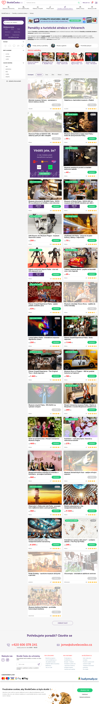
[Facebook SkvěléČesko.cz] (3, 659)
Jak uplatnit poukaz (50, 661)
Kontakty (85, 660)
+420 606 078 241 (24, 645)
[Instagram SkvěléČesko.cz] (7, 659)
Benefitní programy (50, 658)
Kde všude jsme (87, 658)
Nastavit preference (85, 697)
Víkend (59, 74)
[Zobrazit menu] (96, 3)
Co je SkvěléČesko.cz (51, 660)
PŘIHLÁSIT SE (86, 2)
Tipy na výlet (49, 667)
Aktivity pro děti (92, 8)
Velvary (32, 13)
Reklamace (48, 665)
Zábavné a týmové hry (8, 8)
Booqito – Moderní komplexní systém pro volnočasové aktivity (70, 663)
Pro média (85, 669)
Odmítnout (85, 694)
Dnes (46, 74)
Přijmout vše (85, 690)
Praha (6, 29)
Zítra (53, 74)
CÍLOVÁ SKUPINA (7, 62)
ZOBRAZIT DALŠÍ (62, 623)
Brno (12, 29)
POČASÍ (5, 41)
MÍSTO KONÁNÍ (7, 50)
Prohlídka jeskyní (86, 45)
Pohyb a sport (50, 8)
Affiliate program (68, 667)
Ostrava (7, 34)
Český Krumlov (15, 34)
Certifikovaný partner (69, 669)
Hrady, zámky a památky (40, 45)
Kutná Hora (7, 32)
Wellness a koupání (38, 8)
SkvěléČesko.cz (6, 13)
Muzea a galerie (61, 45)
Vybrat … (67, 74)
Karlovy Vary (17, 32)
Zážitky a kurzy (80, 8)
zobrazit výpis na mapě (15, 81)
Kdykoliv (39, 74)
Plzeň (18, 29)
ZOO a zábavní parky (23, 8)
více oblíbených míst (13, 37)
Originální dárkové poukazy (52, 663)
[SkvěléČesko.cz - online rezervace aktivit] (12, 2)
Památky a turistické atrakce (65, 8)
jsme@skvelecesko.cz (76, 645)
